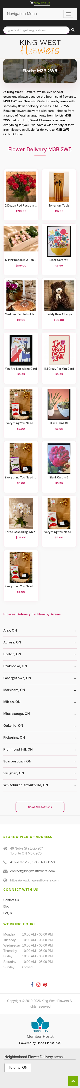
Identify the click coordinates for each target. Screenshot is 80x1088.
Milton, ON (11, 702)
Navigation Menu (22, 13)
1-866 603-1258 (43, 862)
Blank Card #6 (59, 477)
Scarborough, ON (17, 761)
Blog (6, 906)
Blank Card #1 (59, 423)
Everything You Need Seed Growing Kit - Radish (21, 586)
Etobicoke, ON (15, 666)
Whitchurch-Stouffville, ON (25, 785)
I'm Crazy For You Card (59, 369)
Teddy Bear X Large (59, 314)
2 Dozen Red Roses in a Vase (21, 205)
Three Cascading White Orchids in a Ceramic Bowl (21, 532)
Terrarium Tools (59, 205)
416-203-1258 (20, 862)
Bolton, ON (12, 654)
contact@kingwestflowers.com (32, 871)
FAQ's (7, 913)
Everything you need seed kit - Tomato (21, 423)
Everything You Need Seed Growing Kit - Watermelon (59, 532)
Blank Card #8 (59, 260)
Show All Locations (40, 806)
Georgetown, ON (17, 678)
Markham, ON (14, 690)
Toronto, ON (18, 1067)
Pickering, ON (14, 737)
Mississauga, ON (16, 713)
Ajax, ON (10, 630)
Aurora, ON (12, 642)
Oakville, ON (13, 725)
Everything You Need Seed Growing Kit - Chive (21, 477)
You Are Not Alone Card (21, 369)
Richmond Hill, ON (18, 749)
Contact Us (11, 900)
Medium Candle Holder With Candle (21, 314)
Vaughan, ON (13, 773)
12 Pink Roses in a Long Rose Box (21, 260)
